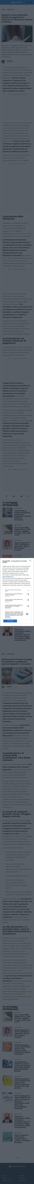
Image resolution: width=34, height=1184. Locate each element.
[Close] (30, 561)
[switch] (27, 594)
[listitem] (17, 590)
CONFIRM (10, 621)
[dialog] (17, 592)
